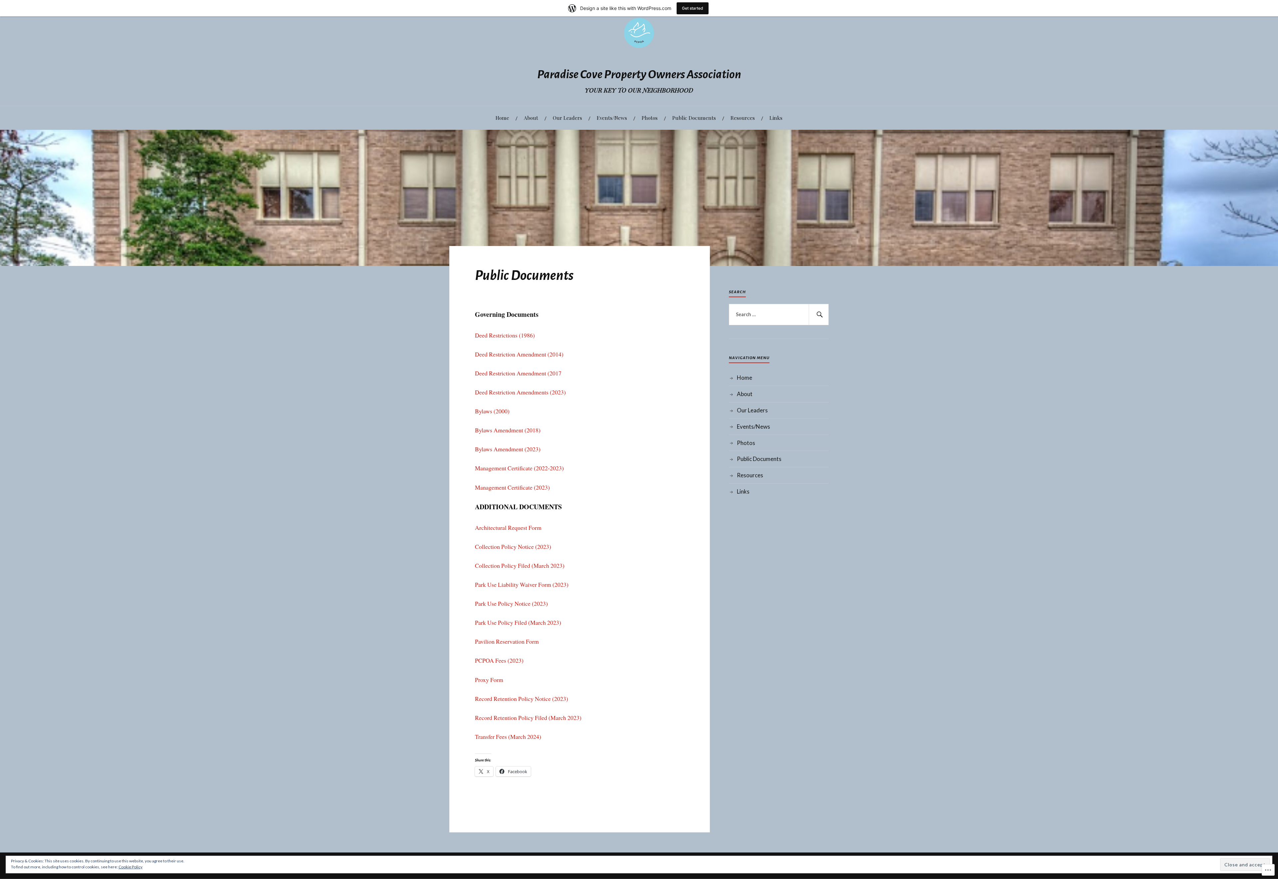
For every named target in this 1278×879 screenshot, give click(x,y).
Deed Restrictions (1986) (505, 335)
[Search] (819, 314)
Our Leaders (567, 117)
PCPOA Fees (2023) (499, 660)
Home (502, 117)
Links (775, 117)
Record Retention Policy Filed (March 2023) (528, 718)
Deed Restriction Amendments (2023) (520, 392)
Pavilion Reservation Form (507, 641)
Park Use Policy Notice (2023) (511, 603)
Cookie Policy (130, 866)
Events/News (612, 117)
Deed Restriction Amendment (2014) (519, 354)
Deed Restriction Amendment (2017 (518, 373)
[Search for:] (779, 314)
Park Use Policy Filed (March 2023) (518, 622)
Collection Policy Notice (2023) (513, 546)
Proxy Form (489, 680)
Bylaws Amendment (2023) (507, 449)
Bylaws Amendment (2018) (507, 430)
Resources (743, 117)
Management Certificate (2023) (512, 487)
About (531, 117)
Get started (692, 8)
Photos (650, 117)
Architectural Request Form (508, 528)
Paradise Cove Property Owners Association (639, 74)
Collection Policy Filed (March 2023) (519, 565)
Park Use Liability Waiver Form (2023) (521, 584)
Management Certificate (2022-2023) (519, 468)
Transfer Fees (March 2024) (508, 737)
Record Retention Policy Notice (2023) (521, 699)
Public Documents (694, 117)
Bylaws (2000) (492, 411)
